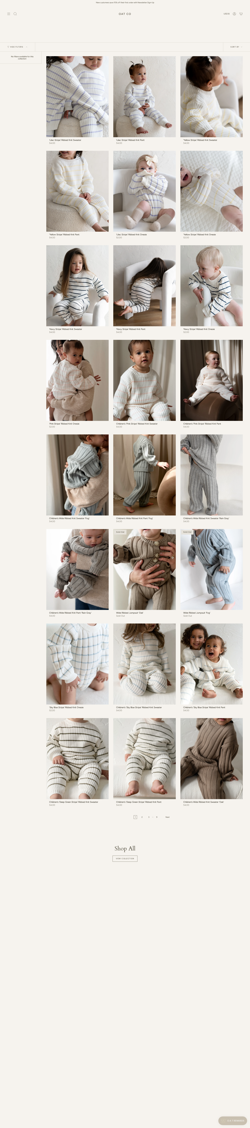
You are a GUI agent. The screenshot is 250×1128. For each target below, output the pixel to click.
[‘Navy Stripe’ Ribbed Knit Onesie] (211, 285)
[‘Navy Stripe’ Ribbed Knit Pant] (144, 285)
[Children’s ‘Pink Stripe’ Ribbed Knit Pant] (211, 380)
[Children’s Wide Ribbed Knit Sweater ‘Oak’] (211, 758)
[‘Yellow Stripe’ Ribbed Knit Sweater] (211, 96)
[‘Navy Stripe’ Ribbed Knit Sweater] (77, 285)
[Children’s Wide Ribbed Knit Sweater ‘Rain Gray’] (211, 474)
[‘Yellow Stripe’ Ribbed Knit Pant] (77, 191)
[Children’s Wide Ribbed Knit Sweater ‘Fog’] (77, 474)
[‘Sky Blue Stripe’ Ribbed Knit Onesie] (77, 664)
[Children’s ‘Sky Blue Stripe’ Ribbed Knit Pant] (211, 664)
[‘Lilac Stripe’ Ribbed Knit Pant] (144, 96)
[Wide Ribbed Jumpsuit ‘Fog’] (211, 569)
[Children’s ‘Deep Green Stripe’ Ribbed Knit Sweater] (77, 758)
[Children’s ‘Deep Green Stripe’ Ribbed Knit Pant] (144, 758)
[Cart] (241, 13)
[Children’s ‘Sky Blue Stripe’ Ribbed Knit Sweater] (144, 664)
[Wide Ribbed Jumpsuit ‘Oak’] (144, 569)
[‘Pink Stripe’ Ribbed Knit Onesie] (77, 380)
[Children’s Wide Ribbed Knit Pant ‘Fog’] (144, 474)
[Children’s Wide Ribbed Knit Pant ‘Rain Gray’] (77, 569)
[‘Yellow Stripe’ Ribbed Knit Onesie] (211, 191)
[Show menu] (9, 13)
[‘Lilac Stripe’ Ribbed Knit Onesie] (144, 191)
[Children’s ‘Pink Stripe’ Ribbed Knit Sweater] (144, 380)
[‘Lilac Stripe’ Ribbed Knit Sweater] (77, 96)
